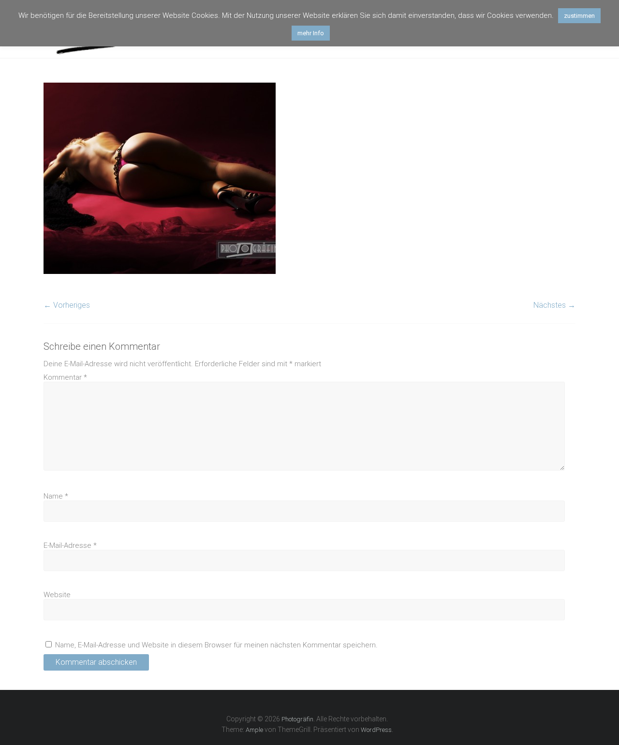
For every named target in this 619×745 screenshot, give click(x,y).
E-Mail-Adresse (70, 545)
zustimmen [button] (579, 15)
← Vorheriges (67, 305)
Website (57, 594)
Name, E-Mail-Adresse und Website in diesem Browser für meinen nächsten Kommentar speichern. (216, 645)
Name (56, 496)
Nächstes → (554, 305)
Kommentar (65, 377)
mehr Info (310, 33)
